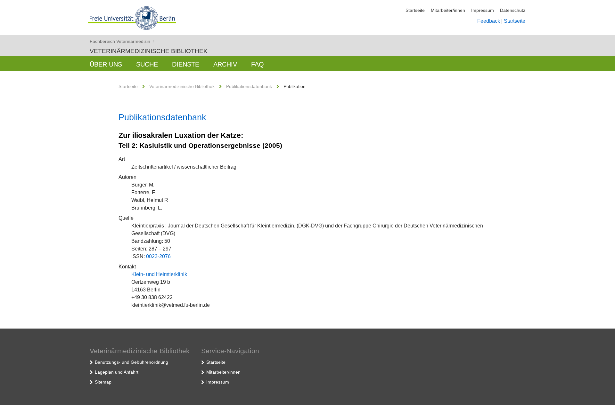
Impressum (482, 10)
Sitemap (103, 382)
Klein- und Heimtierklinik (159, 274)
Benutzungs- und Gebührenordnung (131, 362)
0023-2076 (158, 256)
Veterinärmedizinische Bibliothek (149, 51)
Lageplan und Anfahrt (116, 372)
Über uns (106, 64)
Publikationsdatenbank (249, 86)
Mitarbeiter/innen (448, 10)
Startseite (415, 10)
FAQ (257, 64)
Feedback (488, 21)
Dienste (185, 64)
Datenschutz (512, 10)
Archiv (225, 64)
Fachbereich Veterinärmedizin (122, 41)
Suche (147, 64)
